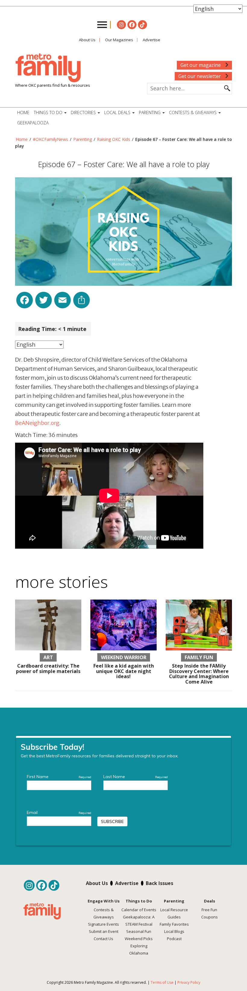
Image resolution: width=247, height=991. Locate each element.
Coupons (209, 917)
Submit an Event (103, 931)
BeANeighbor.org (37, 422)
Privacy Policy (188, 982)
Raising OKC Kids (113, 139)
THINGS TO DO (49, 112)
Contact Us (103, 938)
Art (48, 657)
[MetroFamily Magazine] (48, 68)
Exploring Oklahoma (138, 949)
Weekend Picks (139, 938)
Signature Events (103, 924)
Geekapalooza (32, 123)
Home (23, 112)
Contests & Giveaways (193, 112)
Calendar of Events (138, 909)
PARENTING (150, 112)
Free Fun (209, 909)
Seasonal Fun (138, 931)
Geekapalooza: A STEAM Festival (139, 920)
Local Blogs (174, 931)
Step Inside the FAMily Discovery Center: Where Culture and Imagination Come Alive (199, 673)
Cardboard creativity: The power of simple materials (48, 668)
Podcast (174, 938)
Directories (84, 112)
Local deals (118, 112)
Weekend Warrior (123, 657)
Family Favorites (174, 924)
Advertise (151, 39)
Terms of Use (162, 982)
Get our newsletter (200, 76)
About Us (87, 39)
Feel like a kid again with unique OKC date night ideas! (123, 671)
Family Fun (199, 657)
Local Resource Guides (174, 913)
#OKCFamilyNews (50, 139)
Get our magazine (201, 65)
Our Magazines (119, 39)
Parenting (82, 139)
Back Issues (159, 883)
